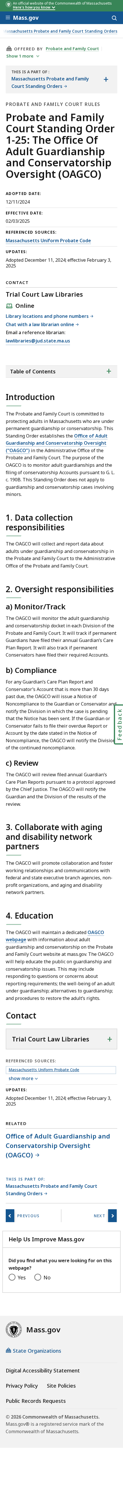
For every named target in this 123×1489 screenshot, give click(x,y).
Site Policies (61, 1385)
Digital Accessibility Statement (43, 1370)
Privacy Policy (22, 1385)
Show (19, 56)
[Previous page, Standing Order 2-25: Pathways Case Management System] (10, 1215)
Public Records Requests (36, 1400)
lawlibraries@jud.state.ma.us (38, 341)
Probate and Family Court (72, 48)
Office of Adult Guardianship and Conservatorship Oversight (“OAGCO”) (57, 443)
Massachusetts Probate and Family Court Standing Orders (60, 31)
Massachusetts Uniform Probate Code (48, 240)
